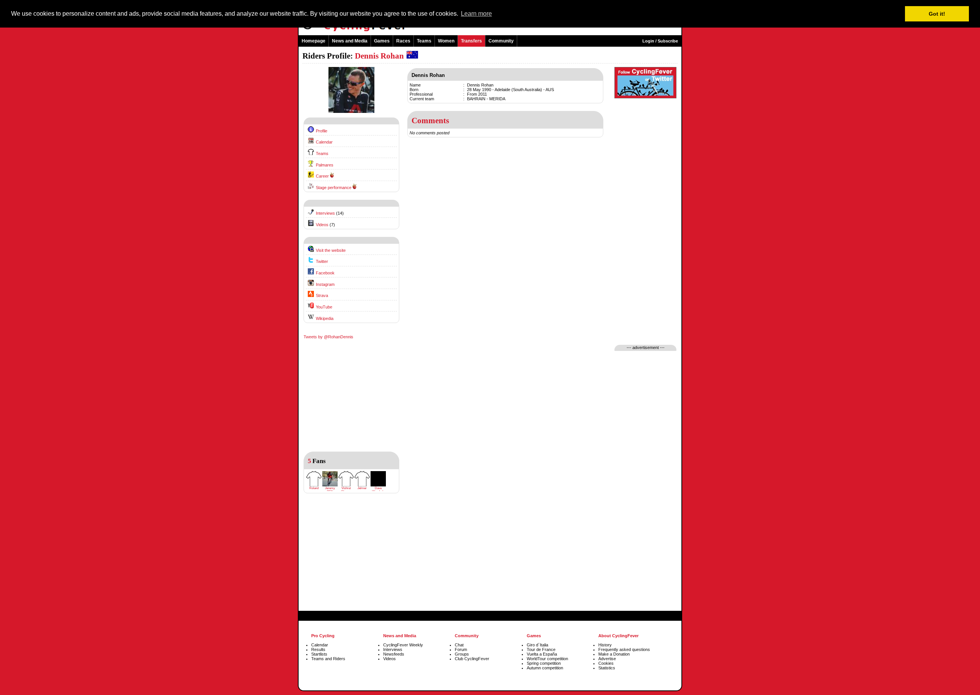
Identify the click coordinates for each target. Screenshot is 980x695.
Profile (321, 131)
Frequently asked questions (624, 649)
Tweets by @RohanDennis (328, 336)
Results (318, 649)
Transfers (471, 41)
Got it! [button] (937, 14)
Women (446, 41)
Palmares (324, 165)
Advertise (607, 658)
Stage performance (333, 187)
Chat (459, 645)
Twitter (322, 261)
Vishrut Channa (346, 489)
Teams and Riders (328, 658)
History (605, 645)
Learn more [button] (476, 13)
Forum (461, 649)
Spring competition (544, 663)
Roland (313, 488)
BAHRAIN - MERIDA (486, 98)
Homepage (313, 41)
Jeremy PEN (330, 489)
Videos (322, 224)
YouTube (324, 307)
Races (403, 41)
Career (322, 176)
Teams (424, 41)
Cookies (606, 663)
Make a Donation (614, 654)
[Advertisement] (351, 558)
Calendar (324, 142)
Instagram (325, 284)
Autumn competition (545, 668)
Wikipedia (324, 318)
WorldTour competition (547, 658)
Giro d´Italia (537, 645)
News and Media (350, 41)
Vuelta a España (542, 654)
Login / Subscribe (660, 41)
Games (382, 41)
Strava (322, 295)
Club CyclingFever (472, 658)
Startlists (319, 654)
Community (501, 41)
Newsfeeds (393, 654)
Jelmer (362, 488)
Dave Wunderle (378, 489)
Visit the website (331, 250)
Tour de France (541, 649)
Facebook (325, 273)
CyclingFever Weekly (403, 645)
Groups (462, 654)
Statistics (606, 668)
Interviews (325, 213)
